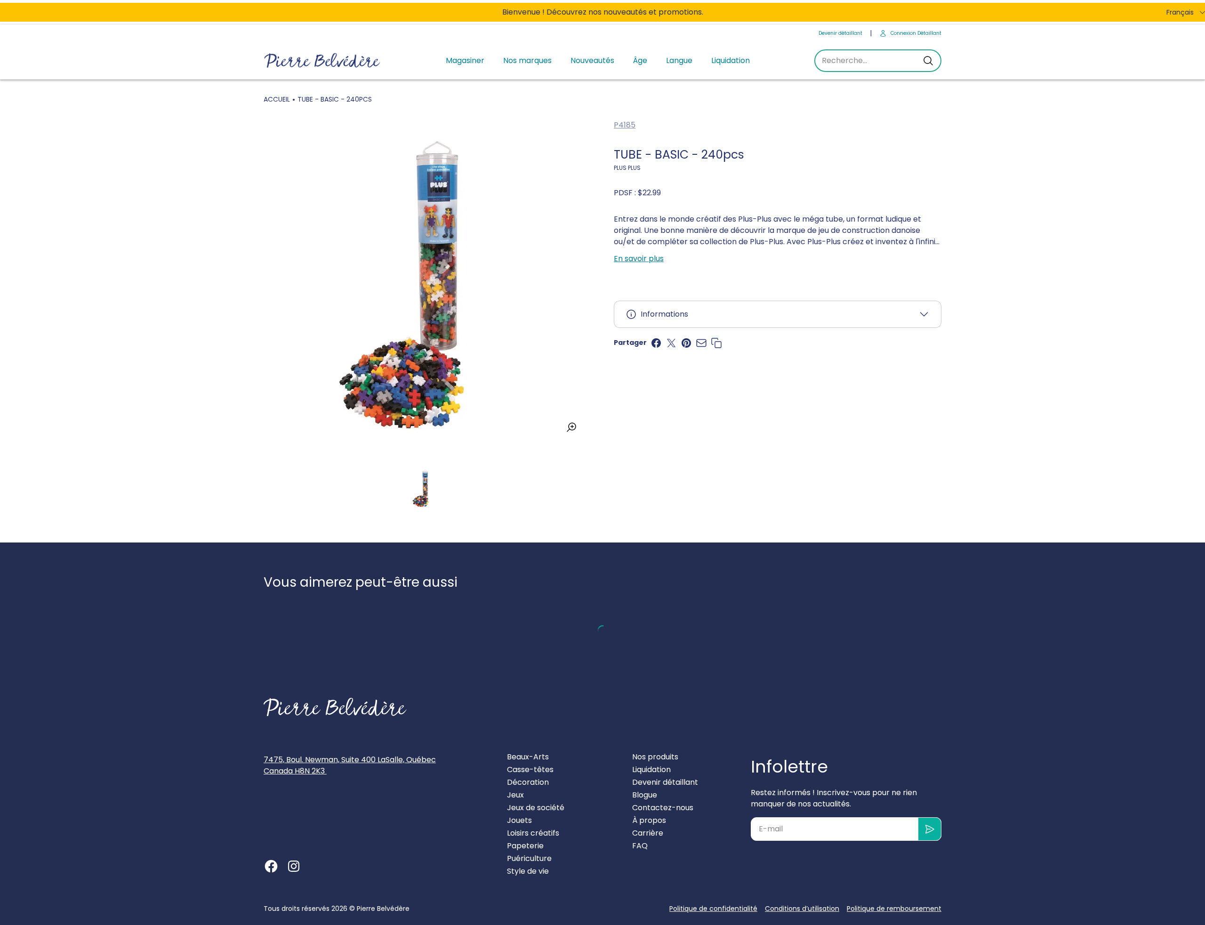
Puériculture (529, 858)
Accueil (277, 99)
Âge (640, 60)
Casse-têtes (530, 769)
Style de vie (528, 871)
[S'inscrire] (929, 829)
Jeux (515, 794)
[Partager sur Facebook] (656, 343)
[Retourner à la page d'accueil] (335, 707)
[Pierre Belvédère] (322, 61)
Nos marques (527, 60)
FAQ (640, 845)
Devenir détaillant (840, 33)
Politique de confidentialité (713, 908)
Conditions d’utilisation (802, 908)
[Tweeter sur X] (671, 343)
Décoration (528, 782)
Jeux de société (535, 807)
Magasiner (465, 60)
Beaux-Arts (528, 756)
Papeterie (525, 845)
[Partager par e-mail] (701, 343)
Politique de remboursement (894, 908)
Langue (679, 60)
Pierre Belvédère (383, 908)
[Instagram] (293, 866)
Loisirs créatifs (533, 833)
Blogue (644, 794)
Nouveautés (592, 60)
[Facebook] (271, 866)
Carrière (647, 833)
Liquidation (730, 60)
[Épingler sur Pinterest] (686, 343)
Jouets (519, 820)
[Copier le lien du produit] (716, 343)
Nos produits (655, 756)
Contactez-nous (662, 807)
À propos (649, 820)
